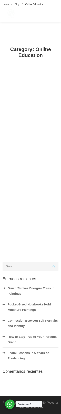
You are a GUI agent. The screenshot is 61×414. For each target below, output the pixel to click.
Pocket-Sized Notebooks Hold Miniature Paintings (29, 307)
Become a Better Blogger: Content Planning (28, 119)
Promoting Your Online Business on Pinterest (26, 145)
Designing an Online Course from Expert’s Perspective (30, 198)
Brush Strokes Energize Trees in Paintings (31, 291)
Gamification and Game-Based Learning (27, 171)
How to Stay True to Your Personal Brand (32, 339)
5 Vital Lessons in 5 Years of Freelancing (28, 355)
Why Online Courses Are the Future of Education (30, 224)
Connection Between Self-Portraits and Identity (33, 323)
